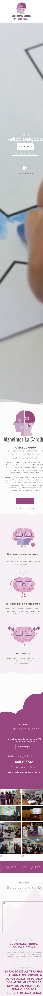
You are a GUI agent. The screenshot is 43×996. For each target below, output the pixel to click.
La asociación (25, 501)
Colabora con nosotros (25, 153)
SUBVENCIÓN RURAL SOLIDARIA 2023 (24, 945)
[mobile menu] (39, 8)
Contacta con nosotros (25, 508)
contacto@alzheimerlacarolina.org (24, 772)
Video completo (25, 173)
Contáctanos (25, 146)
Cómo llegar (24, 746)
